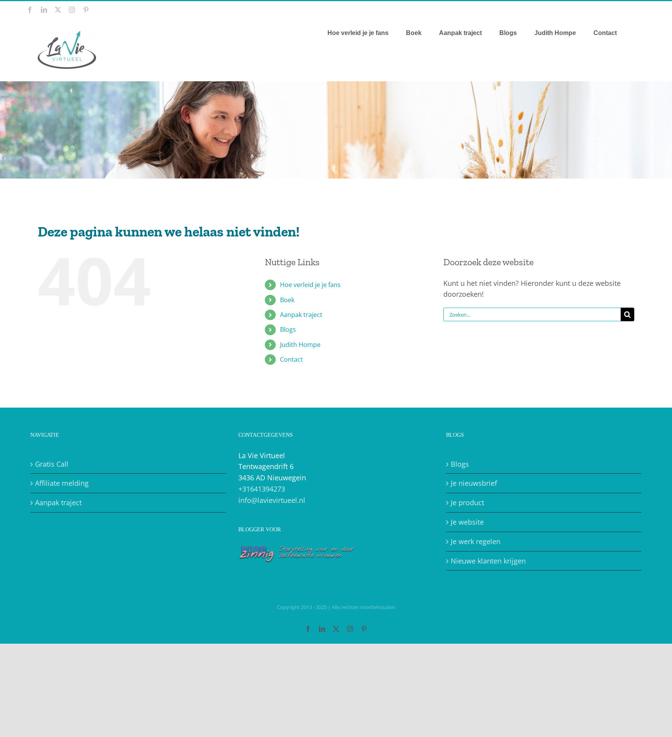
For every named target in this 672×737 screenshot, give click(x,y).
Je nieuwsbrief (474, 483)
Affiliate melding (62, 483)
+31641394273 (261, 489)
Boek (287, 300)
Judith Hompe (300, 344)
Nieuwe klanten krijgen (488, 560)
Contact (291, 359)
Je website (467, 522)
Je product (467, 502)
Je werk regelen (475, 541)
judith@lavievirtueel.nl (621, 9)
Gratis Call (51, 464)
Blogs (288, 329)
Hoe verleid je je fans (310, 284)
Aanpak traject (301, 314)
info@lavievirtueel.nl (271, 500)
